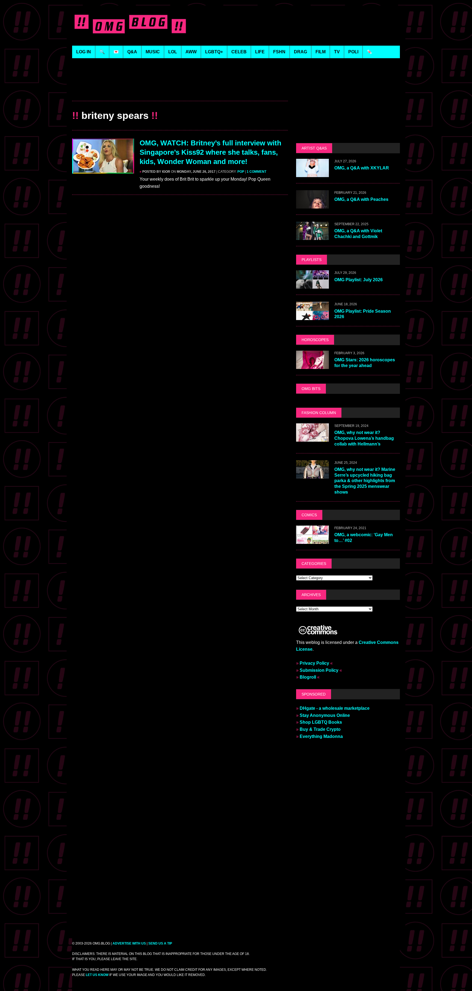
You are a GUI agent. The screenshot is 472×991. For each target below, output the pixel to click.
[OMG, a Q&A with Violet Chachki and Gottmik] (312, 236)
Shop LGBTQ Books (321, 722)
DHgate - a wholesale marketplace (335, 708)
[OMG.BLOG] (130, 23)
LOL (172, 51)
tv (337, 51)
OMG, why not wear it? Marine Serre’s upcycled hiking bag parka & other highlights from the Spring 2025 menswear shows (364, 480)
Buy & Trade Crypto (320, 729)
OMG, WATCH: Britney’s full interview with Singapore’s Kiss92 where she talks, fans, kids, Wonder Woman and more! (210, 152)
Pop (240, 172)
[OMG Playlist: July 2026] (312, 285)
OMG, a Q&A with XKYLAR (361, 168)
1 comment (256, 172)
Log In (83, 51)
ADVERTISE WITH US (129, 943)
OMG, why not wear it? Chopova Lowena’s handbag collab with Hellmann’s (364, 438)
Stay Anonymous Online (325, 715)
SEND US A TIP (160, 943)
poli (353, 51)
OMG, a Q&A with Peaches (361, 199)
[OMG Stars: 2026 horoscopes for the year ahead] (312, 365)
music (153, 51)
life (260, 51)
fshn (279, 51)
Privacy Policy (314, 663)
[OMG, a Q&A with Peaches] (312, 205)
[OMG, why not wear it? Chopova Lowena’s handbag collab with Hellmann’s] (312, 438)
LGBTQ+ (214, 51)
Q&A (132, 51)
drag (300, 51)
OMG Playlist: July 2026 (358, 279)
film (320, 51)
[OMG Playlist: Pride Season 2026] (312, 316)
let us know (97, 975)
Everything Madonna (321, 736)
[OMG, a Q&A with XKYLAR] (312, 173)
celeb (239, 51)
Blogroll (308, 677)
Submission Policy (319, 670)
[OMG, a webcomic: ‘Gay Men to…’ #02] (312, 540)
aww (191, 51)
